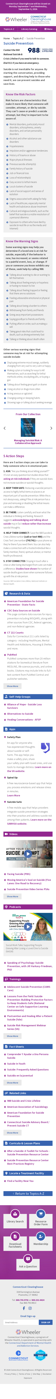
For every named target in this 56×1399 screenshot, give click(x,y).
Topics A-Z (9, 29)
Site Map (36, 1374)
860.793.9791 (22, 1300)
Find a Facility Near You (20, 1181)
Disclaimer (47, 1374)
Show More (12, 686)
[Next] (51, 428)
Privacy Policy (11, 1374)
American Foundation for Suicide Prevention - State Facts (25, 603)
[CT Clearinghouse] (28, 19)
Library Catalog (29, 29)
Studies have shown (26, 568)
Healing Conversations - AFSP (24, 719)
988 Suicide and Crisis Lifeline (23, 1100)
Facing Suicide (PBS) (18, 874)
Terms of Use (24, 1374)
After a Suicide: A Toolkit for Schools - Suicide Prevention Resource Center (28, 1152)
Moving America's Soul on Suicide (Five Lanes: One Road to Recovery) (29, 881)
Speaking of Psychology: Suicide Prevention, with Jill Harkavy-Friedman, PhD (29, 966)
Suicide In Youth (16, 1063)
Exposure (28, 1378)
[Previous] (4, 428)
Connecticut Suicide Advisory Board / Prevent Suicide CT (28, 1123)
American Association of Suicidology (27, 1106)
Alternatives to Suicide (20, 713)
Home (6, 38)
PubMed (12, 654)
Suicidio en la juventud (20, 1075)
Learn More (13, 795)
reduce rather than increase (36, 523)
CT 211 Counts (15, 632)
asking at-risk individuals (16, 478)
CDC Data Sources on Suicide (23, 610)
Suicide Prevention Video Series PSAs (28, 889)
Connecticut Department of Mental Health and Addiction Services (30, 1344)
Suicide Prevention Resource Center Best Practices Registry (28, 1162)
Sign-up (45, 1322)
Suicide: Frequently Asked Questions (28, 1069)
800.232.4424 (38, 1300)
